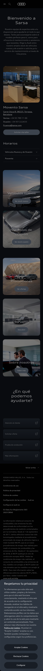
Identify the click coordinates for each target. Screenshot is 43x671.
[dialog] (21, 625)
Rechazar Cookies (21, 656)
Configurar (21, 665)
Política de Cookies (12, 628)
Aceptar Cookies (21, 647)
